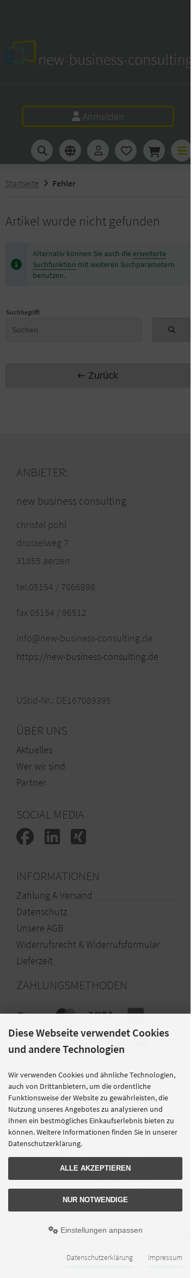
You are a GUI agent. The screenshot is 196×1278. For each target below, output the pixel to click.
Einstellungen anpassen (100, 1230)
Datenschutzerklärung (99, 1257)
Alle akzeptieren (95, 1168)
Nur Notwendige (95, 1200)
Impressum (165, 1257)
